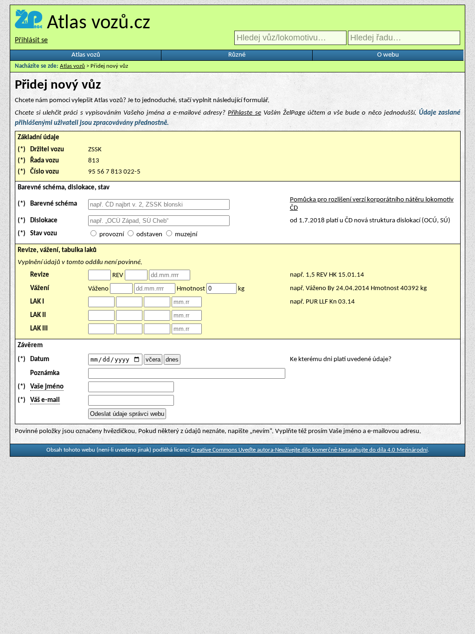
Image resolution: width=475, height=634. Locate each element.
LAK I (37, 301)
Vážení (39, 288)
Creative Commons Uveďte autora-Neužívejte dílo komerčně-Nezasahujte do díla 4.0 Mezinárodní (309, 450)
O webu (388, 55)
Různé (236, 55)
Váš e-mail (45, 400)
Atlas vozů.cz (98, 23)
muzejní (186, 234)
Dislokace (44, 220)
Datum (39, 359)
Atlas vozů (85, 55)
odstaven (149, 234)
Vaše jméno (47, 386)
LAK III (39, 328)
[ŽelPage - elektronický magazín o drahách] (28, 23)
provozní (111, 234)
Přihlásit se (31, 40)
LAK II (38, 315)
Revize (39, 275)
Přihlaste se (244, 113)
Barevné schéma (53, 204)
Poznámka (44, 373)
